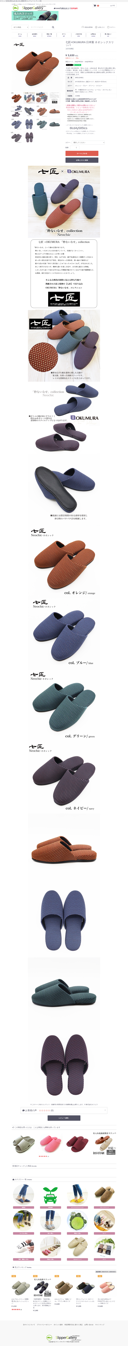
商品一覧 (49, 35)
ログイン (112, 27)
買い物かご (108, 35)
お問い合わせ (88, 1324)
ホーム (20, 35)
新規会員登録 (89, 27)
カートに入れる (82, 153)
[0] (94, 6)
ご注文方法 (78, 35)
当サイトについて (29, 1324)
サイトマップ (99, 1324)
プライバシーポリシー (44, 1324)
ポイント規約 (58, 1324)
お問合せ (93, 35)
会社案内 (34, 35)
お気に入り (101, 27)
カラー (67, 142)
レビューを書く (64, 1118)
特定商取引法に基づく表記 (74, 1324)
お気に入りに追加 (82, 160)
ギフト (64, 35)
